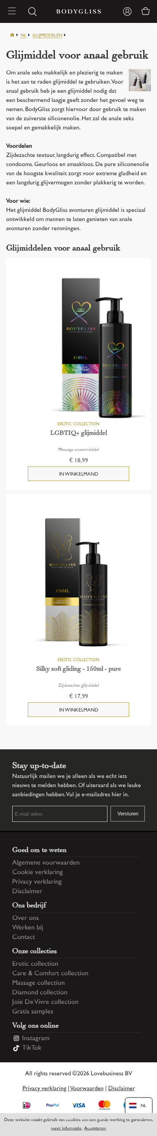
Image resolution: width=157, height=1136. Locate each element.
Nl (23, 36)
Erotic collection (35, 964)
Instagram (36, 1039)
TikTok (32, 1048)
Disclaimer (27, 892)
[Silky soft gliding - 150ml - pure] (78, 583)
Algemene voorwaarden (46, 863)
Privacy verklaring (37, 882)
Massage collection (38, 983)
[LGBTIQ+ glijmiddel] (78, 347)
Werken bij (27, 928)
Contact (23, 937)
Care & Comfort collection (50, 974)
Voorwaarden (87, 1089)
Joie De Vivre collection (45, 1002)
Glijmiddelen (47, 36)
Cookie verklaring (37, 873)
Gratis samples (32, 1012)
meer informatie (66, 1128)
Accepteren (95, 1128)
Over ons (25, 918)
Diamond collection (39, 993)
